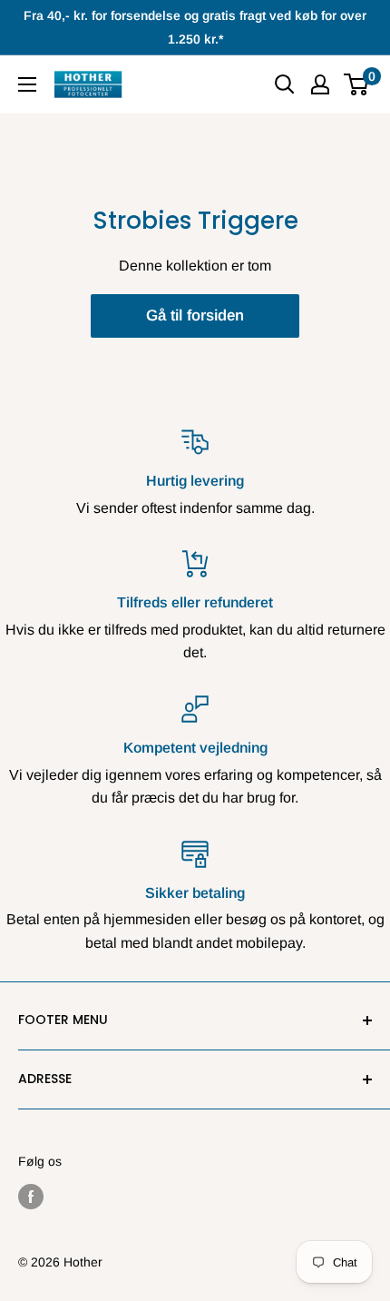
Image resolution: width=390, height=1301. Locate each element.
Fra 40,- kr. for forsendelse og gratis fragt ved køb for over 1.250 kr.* (195, 27)
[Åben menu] (27, 84)
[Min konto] (320, 84)
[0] (357, 84)
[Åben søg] (285, 84)
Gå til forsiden (195, 315)
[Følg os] (31, 1196)
